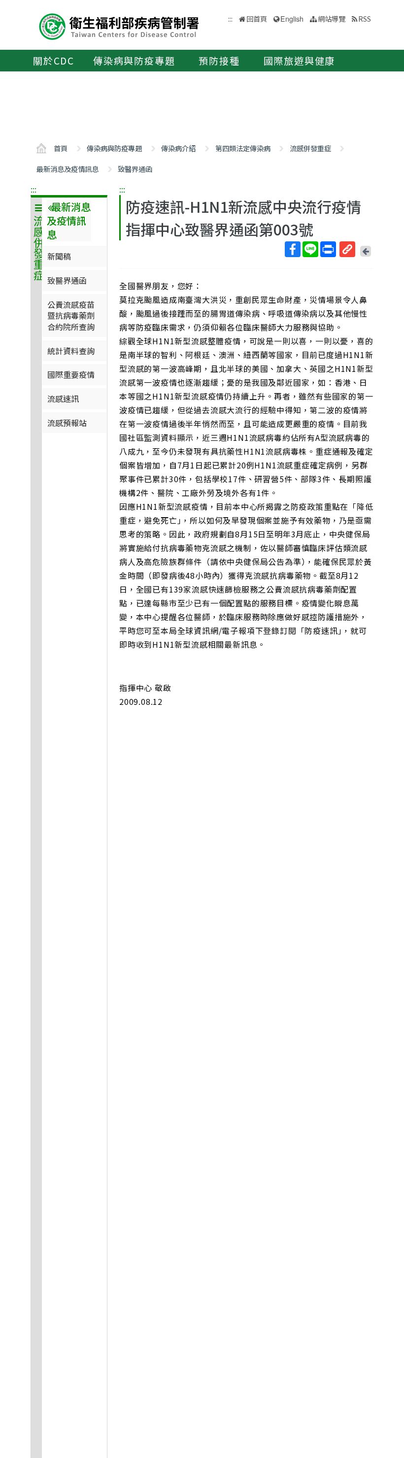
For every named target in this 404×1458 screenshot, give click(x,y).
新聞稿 (59, 256)
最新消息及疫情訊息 (67, 169)
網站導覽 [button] (331, 18)
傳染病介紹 (178, 148)
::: (33, 189)
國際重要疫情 (71, 374)
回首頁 (256, 18)
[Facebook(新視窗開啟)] (293, 249)
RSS (364, 18)
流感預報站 (67, 423)
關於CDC (53, 60)
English (291, 18)
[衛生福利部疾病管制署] (119, 25)
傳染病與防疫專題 (134, 60)
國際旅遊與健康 (300, 60)
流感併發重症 (310, 148)
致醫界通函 (135, 169)
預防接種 (219, 60)
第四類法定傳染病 (242, 148)
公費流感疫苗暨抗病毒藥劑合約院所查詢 (71, 315)
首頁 (60, 148)
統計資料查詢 (71, 351)
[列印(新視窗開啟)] (328, 249)
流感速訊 (63, 398)
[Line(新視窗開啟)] (310, 249)
